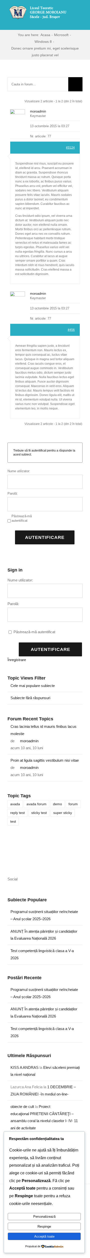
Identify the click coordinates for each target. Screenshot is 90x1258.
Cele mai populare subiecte (32, 686)
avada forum (36, 804)
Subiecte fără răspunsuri (30, 698)
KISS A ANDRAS (24, 1067)
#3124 (70, 147)
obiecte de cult (22, 1106)
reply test (17, 813)
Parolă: (13, 493)
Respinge (44, 1226)
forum (73, 804)
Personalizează (44, 1216)
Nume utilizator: (19, 471)
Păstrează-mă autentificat (22, 518)
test (13, 821)
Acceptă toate (44, 1236)
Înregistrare (17, 660)
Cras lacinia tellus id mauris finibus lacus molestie (43, 730)
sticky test (39, 813)
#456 (71, 330)
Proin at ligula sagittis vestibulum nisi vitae (44, 760)
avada (15, 804)
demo (57, 804)
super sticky (62, 813)
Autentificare (44, 537)
